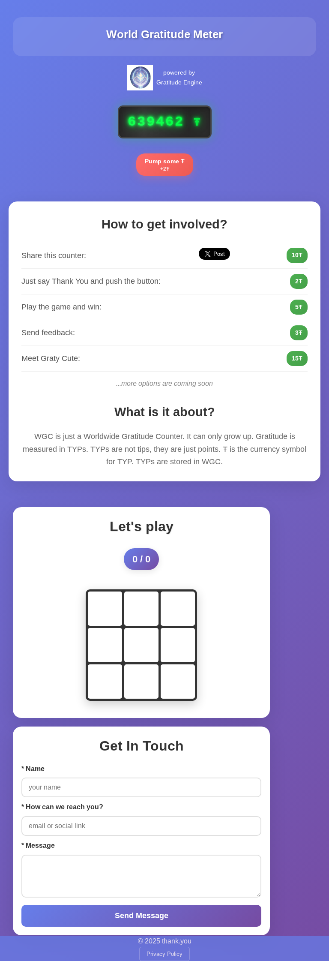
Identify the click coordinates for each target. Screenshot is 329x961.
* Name (33, 768)
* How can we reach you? (62, 807)
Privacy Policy (164, 954)
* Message (38, 845)
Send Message (141, 915)
